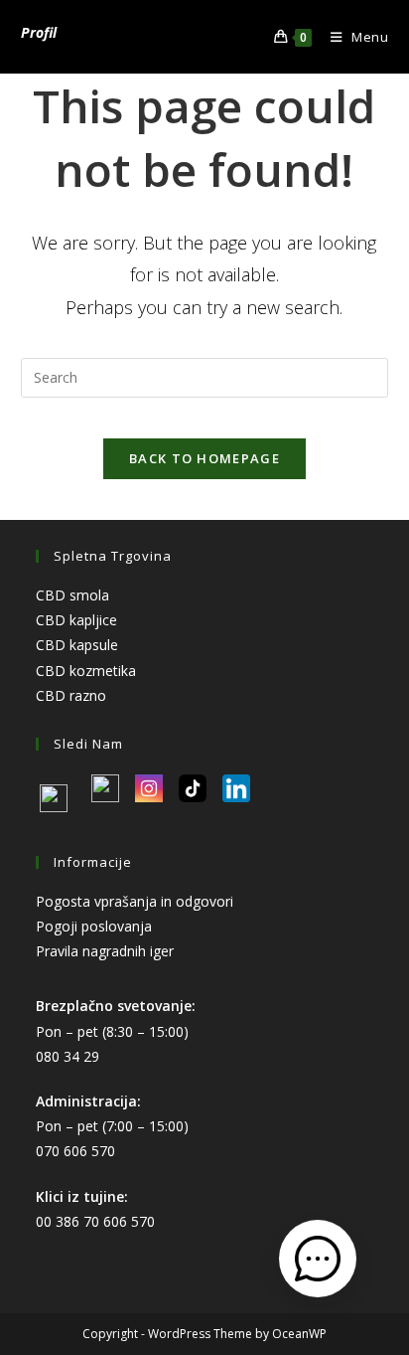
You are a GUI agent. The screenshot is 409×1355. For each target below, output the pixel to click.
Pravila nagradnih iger (105, 950)
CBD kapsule (77, 644)
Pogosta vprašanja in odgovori (134, 901)
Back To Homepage (204, 458)
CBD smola (72, 595)
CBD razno (71, 695)
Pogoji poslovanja (94, 926)
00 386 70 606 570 (95, 1221)
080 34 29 (67, 1056)
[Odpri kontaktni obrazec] (317, 1258)
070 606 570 (75, 1150)
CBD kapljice (76, 619)
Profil (39, 32)
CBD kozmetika (86, 670)
